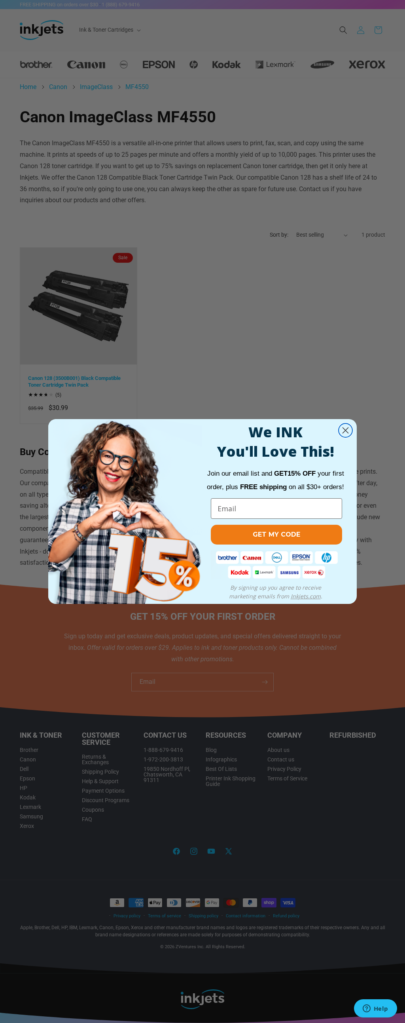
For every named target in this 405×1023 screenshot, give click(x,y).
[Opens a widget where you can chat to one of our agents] (375, 1009)
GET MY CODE (276, 534)
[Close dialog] (345, 430)
